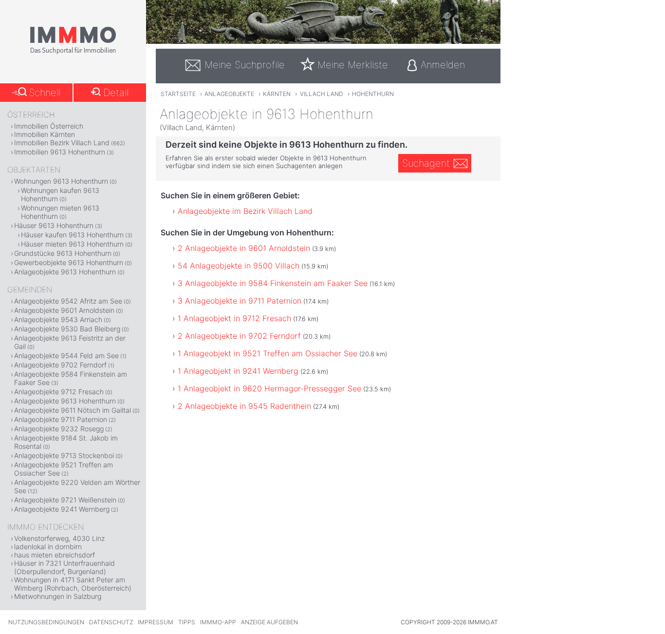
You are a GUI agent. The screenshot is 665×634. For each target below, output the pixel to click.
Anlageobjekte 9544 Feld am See (66, 355)
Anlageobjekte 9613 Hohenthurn (65, 272)
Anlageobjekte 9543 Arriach (58, 319)
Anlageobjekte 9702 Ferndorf (60, 365)
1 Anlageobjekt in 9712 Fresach (234, 318)
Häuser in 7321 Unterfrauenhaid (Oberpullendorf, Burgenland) (64, 567)
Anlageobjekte (229, 93)
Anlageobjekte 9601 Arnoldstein (64, 310)
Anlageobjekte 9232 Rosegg (59, 428)
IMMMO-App (218, 622)
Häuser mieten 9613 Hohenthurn (72, 244)
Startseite (178, 93)
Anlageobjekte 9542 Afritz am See (68, 301)
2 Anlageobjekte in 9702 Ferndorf (239, 336)
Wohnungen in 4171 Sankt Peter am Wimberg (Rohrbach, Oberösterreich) (72, 584)
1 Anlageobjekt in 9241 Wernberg (238, 371)
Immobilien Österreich (48, 126)
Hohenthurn (373, 93)
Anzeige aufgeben (269, 622)
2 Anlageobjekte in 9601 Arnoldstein (244, 248)
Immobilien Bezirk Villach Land (62, 142)
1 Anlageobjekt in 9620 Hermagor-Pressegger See (269, 388)
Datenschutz (111, 622)
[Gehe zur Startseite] (73, 52)
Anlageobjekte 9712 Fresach (59, 391)
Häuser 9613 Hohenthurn (53, 225)
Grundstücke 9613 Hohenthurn (62, 253)
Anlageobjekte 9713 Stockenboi (64, 455)
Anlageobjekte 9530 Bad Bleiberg (67, 329)
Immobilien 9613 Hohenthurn (59, 152)
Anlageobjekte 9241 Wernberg (62, 509)
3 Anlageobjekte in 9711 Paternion (239, 301)
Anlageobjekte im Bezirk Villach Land (245, 211)
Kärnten (277, 93)
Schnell (44, 92)
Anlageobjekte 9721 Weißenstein (65, 500)
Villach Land (321, 93)
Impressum (155, 622)
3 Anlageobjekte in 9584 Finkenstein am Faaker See (273, 283)
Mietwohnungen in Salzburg (57, 596)
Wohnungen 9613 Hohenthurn (61, 181)
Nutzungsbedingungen (46, 622)
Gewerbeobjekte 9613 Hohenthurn (68, 262)
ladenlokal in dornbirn (48, 546)
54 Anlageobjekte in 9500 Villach (238, 265)
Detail (116, 92)
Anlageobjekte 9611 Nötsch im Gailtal (72, 410)
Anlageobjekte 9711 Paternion (60, 419)
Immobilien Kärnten (44, 134)
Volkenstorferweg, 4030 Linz (59, 538)
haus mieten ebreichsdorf (54, 555)
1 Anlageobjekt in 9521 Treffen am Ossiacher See (267, 353)
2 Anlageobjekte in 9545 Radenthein (244, 406)
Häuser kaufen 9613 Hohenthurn (72, 235)
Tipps (186, 622)
